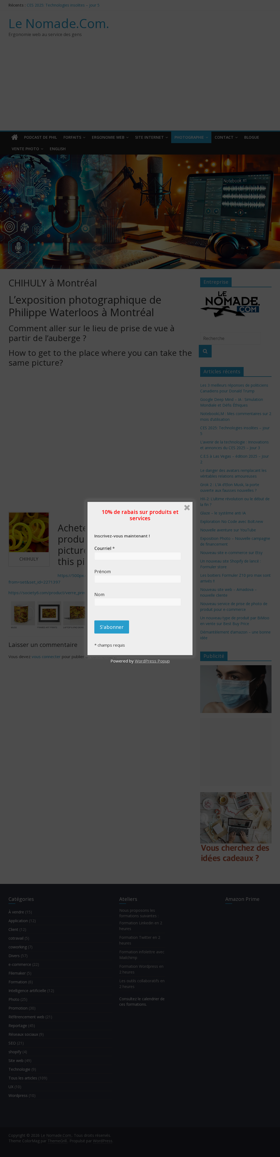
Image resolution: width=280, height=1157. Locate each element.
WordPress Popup (152, 661)
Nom (102, 594)
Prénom (103, 572)
